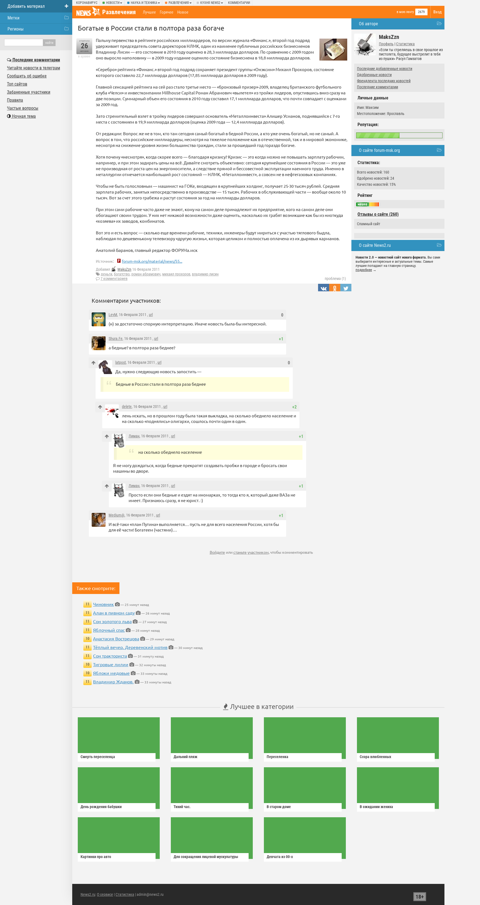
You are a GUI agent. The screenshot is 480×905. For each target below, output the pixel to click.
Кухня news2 (210, 3)
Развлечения (179, 3)
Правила (15, 100)
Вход (437, 11)
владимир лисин (205, 274)
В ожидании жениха (376, 806)
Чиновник (103, 604)
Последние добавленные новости (384, 68)
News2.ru (88, 894)
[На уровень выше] (93, 362)
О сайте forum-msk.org (379, 150)
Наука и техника (144, 3)
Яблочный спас (109, 630)
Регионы (16, 29)
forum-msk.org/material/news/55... (152, 261)
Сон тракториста (110, 655)
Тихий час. (182, 806)
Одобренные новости (374, 74)
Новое (182, 12)
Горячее (166, 12)
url (151, 314)
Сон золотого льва (112, 621)
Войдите (217, 552)
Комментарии (239, 3)
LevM (113, 314)
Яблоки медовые (111, 673)
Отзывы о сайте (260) (378, 214)
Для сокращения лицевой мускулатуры (206, 856)
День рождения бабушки (101, 806)
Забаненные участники (28, 92)
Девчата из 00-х (280, 856)
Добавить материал (26, 6)
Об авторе (368, 23)
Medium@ (116, 515)
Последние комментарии (377, 87)
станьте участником (251, 552)
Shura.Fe (115, 338)
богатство (122, 274)
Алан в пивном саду (114, 612)
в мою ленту (405, 12)
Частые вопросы (22, 108)
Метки (13, 18)
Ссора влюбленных (375, 756)
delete (127, 406)
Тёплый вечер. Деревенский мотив (130, 647)
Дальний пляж (186, 756)
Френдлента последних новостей (384, 81)
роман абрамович (146, 274)
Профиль (386, 44)
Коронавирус (87, 3)
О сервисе (105, 894)
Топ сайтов (17, 84)
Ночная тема (23, 116)
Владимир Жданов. (113, 681)
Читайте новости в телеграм (33, 68)
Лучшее (149, 12)
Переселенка (277, 756)
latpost (120, 362)
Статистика (405, 44)
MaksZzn (124, 269)
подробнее (364, 270)
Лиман (134, 436)
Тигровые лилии (110, 664)
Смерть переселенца (98, 756)
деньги (106, 274)
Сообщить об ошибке (27, 76)
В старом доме (279, 806)
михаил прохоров (176, 274)
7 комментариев (114, 278)
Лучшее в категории (261, 706)
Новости (112, 3)
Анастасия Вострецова (116, 638)
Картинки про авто (96, 856)
